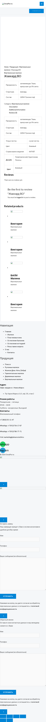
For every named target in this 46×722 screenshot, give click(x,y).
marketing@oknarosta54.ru (14, 437)
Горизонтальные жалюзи (14, 373)
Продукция (14, 67)
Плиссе (8, 364)
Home (6, 67)
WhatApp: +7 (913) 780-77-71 (11, 431)
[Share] (10, 716)
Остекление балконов (15, 341)
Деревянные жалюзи (13, 376)
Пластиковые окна (14, 338)
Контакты (11, 352)
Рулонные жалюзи (12, 367)
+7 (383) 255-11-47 (9, 420)
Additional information (17, 110)
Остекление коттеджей (16, 343)
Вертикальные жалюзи (13, 73)
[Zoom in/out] (23, 716)
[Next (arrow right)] (10, 720)
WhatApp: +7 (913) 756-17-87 (11, 426)
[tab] (25, 106)
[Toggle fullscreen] (16, 716)
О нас (7, 349)
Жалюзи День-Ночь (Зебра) (15, 370)
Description (13, 107)
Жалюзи (10, 335)
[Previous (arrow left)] (3, 720)
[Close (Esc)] (3, 716)
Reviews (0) (13, 113)
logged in (20, 197)
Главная (8, 331)
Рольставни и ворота (15, 346)
